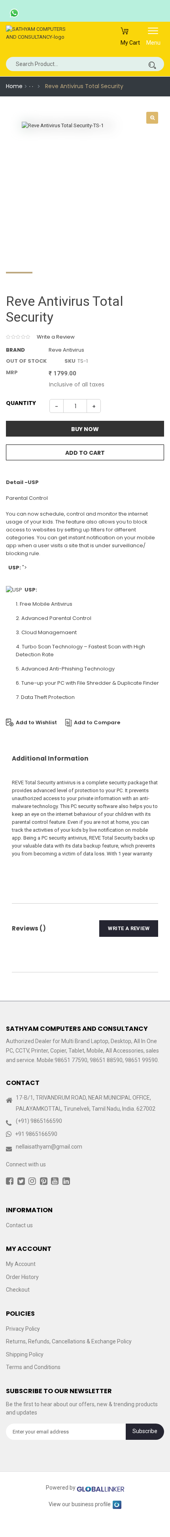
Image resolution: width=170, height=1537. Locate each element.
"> (17, 567)
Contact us (19, 1225)
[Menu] (153, 34)
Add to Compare (97, 722)
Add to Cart (85, 453)
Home (14, 86)
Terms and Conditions (33, 1367)
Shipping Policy (24, 1354)
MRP (12, 372)
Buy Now (85, 429)
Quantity (21, 403)
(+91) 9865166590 (39, 1121)
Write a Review (56, 337)
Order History (22, 1277)
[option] (85, 185)
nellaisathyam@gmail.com (49, 1146)
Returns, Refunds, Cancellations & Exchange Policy (69, 1341)
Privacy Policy (23, 1329)
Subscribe (144, 1431)
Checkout (18, 1289)
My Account (21, 1264)
